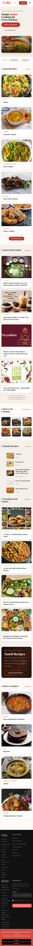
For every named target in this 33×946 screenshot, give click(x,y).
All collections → (27, 409)
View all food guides (16, 397)
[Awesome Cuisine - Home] (6, 3)
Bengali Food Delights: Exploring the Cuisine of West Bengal (5, 915)
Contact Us (15, 852)
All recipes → (28, 686)
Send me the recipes (22, 906)
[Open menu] (30, 3)
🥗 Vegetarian (14, 60)
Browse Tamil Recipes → (16, 673)
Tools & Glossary (17, 847)
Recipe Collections (17, 841)
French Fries (4, 895)
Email (14, 892)
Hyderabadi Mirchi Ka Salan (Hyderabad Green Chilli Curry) (5, 903)
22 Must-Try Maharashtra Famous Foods (5, 888)
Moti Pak (3, 892)
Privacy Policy (16, 855)
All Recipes (15, 838)
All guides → (28, 250)
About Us (14, 850)
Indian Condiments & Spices (5, 862)
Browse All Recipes (10, 24)
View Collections (10, 30)
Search (23, 2)
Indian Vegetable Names (4, 875)
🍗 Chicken (25, 60)
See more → (28, 446)
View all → (29, 69)
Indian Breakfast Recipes (19, 844)
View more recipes (16, 238)
